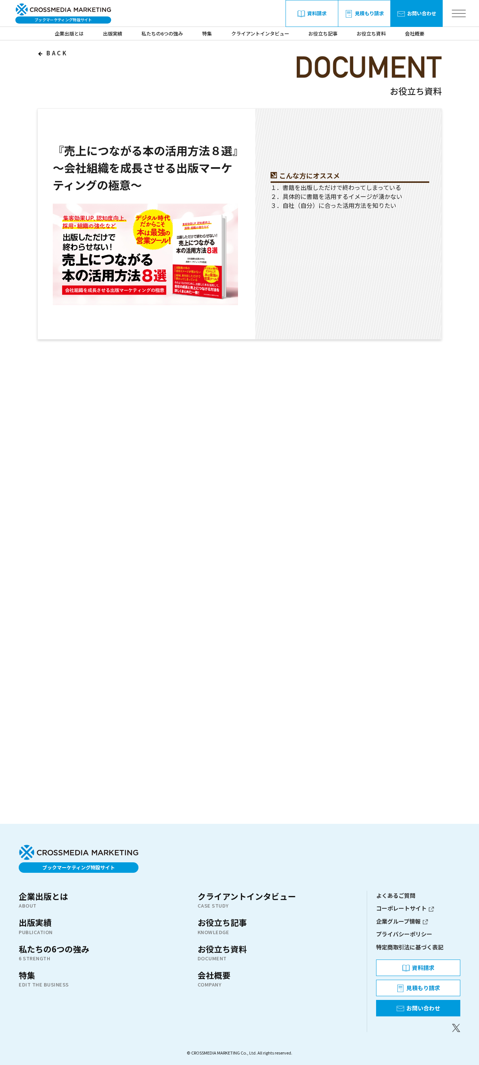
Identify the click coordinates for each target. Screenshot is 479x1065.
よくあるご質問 (395, 895)
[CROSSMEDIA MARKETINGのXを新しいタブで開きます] (418, 1028)
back (56, 53)
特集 (207, 33)
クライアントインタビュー (260, 33)
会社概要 (414, 33)
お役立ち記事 (323, 33)
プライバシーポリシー (404, 934)
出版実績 (112, 33)
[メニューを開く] (459, 14)
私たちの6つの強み (162, 33)
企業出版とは (69, 33)
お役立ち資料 (371, 33)
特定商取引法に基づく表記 (409, 947)
